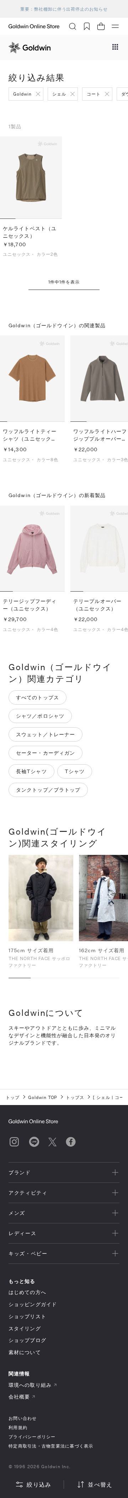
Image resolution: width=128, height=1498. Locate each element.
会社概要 (19, 1396)
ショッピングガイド (33, 1304)
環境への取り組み (30, 1384)
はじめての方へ (27, 1292)
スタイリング (25, 1328)
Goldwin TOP (43, 1097)
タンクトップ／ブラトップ (48, 789)
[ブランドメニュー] (115, 48)
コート (94, 94)
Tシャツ (75, 771)
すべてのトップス (37, 697)
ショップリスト (27, 1316)
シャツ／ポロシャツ (40, 715)
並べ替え (100, 1484)
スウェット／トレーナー (45, 734)
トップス (75, 1097)
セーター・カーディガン (45, 752)
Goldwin (22, 94)
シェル (59, 94)
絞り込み (39, 1484)
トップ (13, 1097)
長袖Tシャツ (31, 771)
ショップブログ (27, 1340)
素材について (25, 1352)
